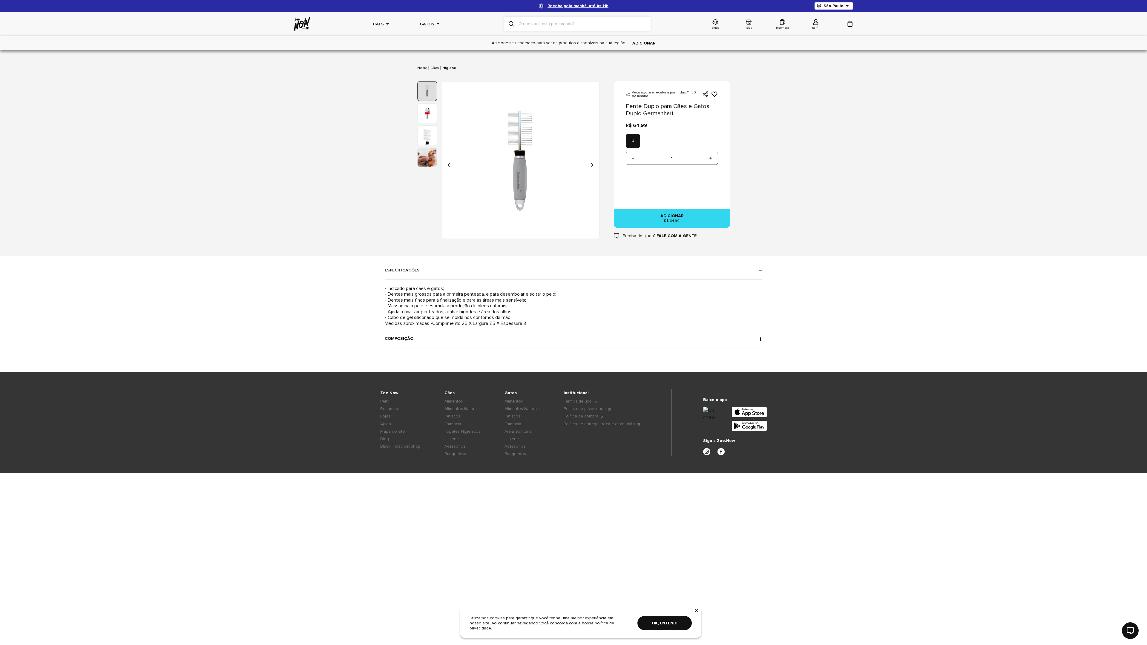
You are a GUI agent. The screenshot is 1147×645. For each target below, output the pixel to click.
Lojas (385, 416)
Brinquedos (455, 453)
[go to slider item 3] (427, 157)
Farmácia (452, 423)
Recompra (389, 408)
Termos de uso (578, 401)
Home (422, 68)
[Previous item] (449, 165)
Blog (384, 438)
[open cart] (850, 24)
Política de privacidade (585, 408)
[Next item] (592, 165)
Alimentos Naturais (462, 408)
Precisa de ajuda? (660, 235)
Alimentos (453, 401)
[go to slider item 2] (427, 135)
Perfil (384, 401)
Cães (434, 68)
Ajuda (385, 423)
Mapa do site (392, 431)
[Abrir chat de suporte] (1130, 630)
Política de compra (581, 416)
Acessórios (454, 446)
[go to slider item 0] (427, 91)
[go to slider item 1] (427, 113)
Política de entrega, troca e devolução (599, 423)
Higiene (449, 68)
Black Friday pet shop (400, 446)
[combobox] (582, 24)
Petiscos (452, 416)
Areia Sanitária (518, 431)
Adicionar (643, 43)
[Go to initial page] (302, 24)
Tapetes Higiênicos (462, 431)
